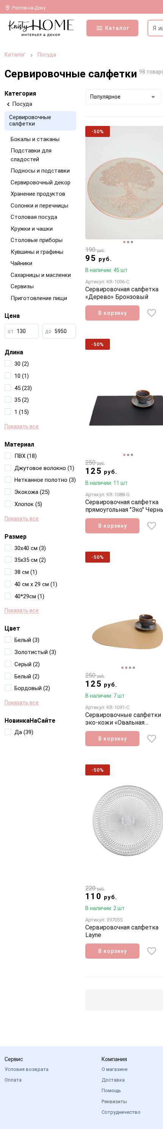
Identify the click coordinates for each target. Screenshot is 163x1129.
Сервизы (22, 286)
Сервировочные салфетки (30, 120)
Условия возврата (27, 1069)
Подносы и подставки (40, 170)
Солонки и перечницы (39, 205)
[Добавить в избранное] (151, 313)
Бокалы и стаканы (35, 139)
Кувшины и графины (37, 251)
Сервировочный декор (41, 182)
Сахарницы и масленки (41, 275)
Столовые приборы (37, 240)
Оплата (13, 1080)
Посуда (47, 55)
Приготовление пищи (39, 298)
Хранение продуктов (38, 193)
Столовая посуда (34, 217)
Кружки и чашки (32, 228)
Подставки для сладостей (31, 155)
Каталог (15, 55)
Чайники (21, 263)
